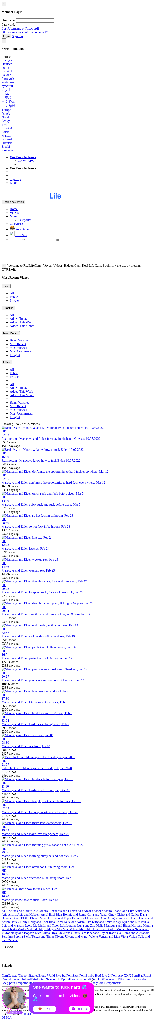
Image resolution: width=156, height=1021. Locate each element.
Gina (104, 918)
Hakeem (133, 918)
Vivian (133, 936)
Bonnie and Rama (75, 914)
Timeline (8, 307)
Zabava (13, 940)
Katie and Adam (75, 922)
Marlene (137, 925)
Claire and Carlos (128, 914)
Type (6, 286)
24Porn (112, 975)
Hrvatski (7, 143)
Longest (15, 355)
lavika (145, 922)
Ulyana (60, 936)
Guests (122, 918)
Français (7, 60)
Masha (22, 929)
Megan (52, 929)
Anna (146, 911)
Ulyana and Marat (77, 936)
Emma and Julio (82, 918)
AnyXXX (124, 975)
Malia (100, 925)
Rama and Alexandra (136, 933)
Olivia (46, 933)
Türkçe (6, 110)
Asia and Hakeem (29, 914)
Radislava (115, 933)
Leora (29, 925)
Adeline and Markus (19, 911)
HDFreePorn (106, 979)
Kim (89, 922)
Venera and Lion (110, 936)
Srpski (6, 146)
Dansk (6, 113)
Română (7, 128)
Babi (52, 914)
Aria (5, 914)
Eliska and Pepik (61, 918)
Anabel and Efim (123, 911)
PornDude (22, 229)
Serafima (8, 936)
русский (7, 86)
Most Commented (21, 351)
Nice (38, 933)
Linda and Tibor (49, 925)
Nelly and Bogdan (23, 933)
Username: (8, 20)
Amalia (89, 911)
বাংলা (4, 124)
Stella (27, 936)
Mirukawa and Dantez (101, 929)
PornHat (137, 975)
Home (14, 209)
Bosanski (7, 139)
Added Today (18, 318)
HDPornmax (123, 979)
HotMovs (101, 975)
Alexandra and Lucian (63, 911)
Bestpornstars (112, 983)
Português (8, 78)
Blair (59, 914)
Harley (15, 922)
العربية (6, 90)
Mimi (83, 929)
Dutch (6, 67)
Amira (108, 911)
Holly (24, 922)
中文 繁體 (8, 106)
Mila (66, 929)
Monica (121, 929)
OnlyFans (64, 933)
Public (14, 297)
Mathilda (33, 929)
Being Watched (19, 340)
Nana (131, 929)
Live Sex (21, 235)
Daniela (7, 918)
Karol (60, 922)
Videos (14, 212)
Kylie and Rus (131, 922)
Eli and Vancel (40, 918)
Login (6, 36)
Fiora (97, 918)
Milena (74, 929)
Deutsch (7, 64)
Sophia (19, 936)
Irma (52, 922)
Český (6, 121)
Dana (143, 914)
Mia (60, 929)
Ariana (12, 914)
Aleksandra (40, 911)
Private (14, 300)
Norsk (6, 117)
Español (7, 71)
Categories (24, 220)
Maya (43, 929)
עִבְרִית (6, 93)
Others (75, 933)
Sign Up (17, 36)
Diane (16, 918)
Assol (45, 914)
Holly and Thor (38, 922)
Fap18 (147, 975)
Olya (54, 933)
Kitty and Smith (102, 922)
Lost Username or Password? (20, 28)
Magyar (7, 135)
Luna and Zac (86, 925)
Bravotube (139, 979)
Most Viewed (18, 347)
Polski (6, 132)
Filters (7, 362)
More (13, 216)
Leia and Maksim (13, 925)
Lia (35, 925)
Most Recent (10, 333)
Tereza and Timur (43, 936)
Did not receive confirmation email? (25, 32)
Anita (139, 911)
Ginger (113, 918)
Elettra (25, 918)
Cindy (112, 914)
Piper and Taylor (98, 933)
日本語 (6, 97)
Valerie (94, 936)
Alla (81, 911)
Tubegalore (96, 983)
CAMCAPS (26, 161)
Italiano (6, 75)
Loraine (71, 925)
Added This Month (22, 326)
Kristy (117, 922)
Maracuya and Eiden (117, 925)
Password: (8, 24)
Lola (63, 925)
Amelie (99, 911)
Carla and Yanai (97, 914)
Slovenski (8, 150)
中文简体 (8, 101)
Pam (83, 933)
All (12, 293)
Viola (125, 936)
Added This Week (21, 322)
